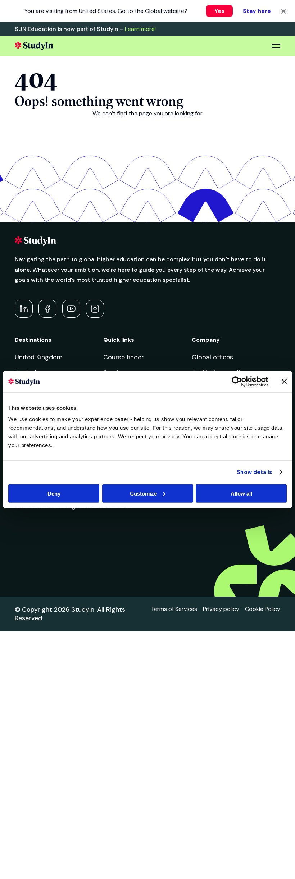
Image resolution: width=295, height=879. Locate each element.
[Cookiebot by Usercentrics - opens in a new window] (236, 381)
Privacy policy (221, 609)
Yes (219, 11)
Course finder (123, 357)
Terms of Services (174, 609)
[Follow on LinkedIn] (24, 309)
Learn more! (140, 29)
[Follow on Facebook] (47, 309)
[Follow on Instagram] (95, 309)
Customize (143, 493)
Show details (254, 472)
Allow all (241, 493)
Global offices (212, 357)
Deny (53, 493)
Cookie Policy (262, 609)
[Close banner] (284, 381)
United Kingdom (39, 357)
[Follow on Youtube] (71, 309)
